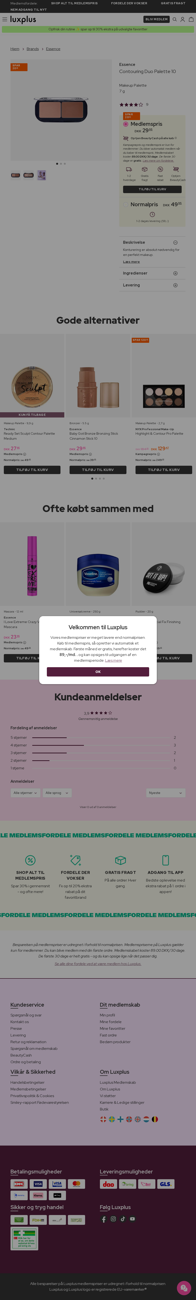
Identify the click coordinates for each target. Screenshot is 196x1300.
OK (98, 672)
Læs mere (113, 660)
